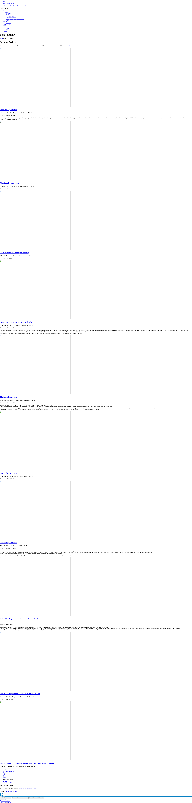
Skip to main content (8, 1)
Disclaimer (29, 788)
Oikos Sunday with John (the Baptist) (14, 253)
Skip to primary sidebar (8, 3)
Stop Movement (24, 797)
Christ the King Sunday (9, 397)
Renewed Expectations (8, 110)
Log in (34, 788)
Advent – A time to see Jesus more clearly (16, 322)
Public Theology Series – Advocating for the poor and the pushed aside (27, 763)
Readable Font (32, 797)
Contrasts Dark (7, 797)
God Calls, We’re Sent (8, 473)
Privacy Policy (22, 788)
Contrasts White (15, 797)
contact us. (68, 45)
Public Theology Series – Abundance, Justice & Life (20, 694)
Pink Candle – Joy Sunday (10, 183)
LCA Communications (11, 791)
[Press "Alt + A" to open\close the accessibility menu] (1, 794)
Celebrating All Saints (8, 543)
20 (5, 781)
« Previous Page (8, 771)
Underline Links (40, 797)
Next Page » (7, 782)
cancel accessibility (5, 801)
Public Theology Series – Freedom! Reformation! (19, 619)
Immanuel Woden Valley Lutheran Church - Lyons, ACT (13, 5)
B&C (2, 797)
